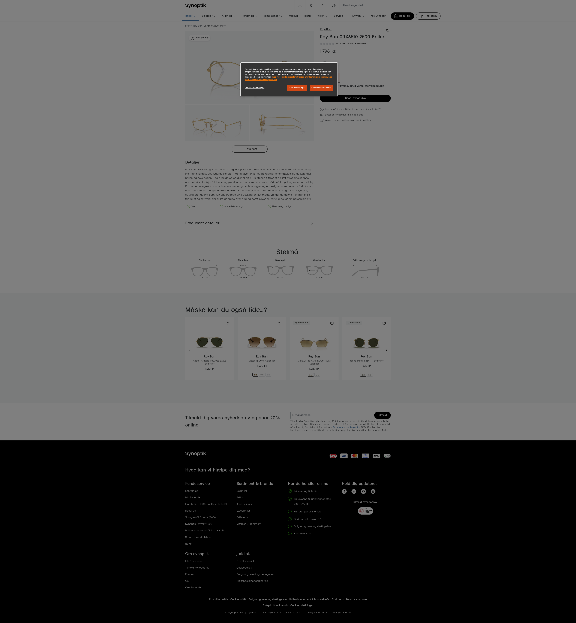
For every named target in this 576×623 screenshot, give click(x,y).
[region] (289, 79)
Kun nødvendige (297, 88)
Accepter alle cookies (321, 88)
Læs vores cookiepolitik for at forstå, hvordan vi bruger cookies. (300, 77)
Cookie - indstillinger (254, 88)
